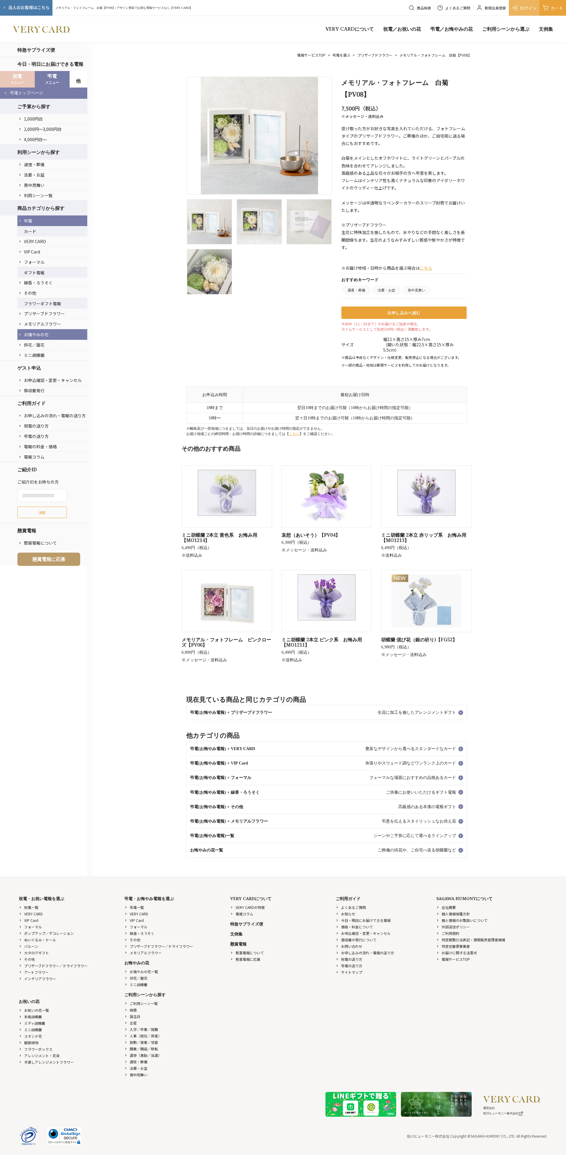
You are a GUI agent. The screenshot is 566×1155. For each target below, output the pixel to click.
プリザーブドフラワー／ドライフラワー (56, 965)
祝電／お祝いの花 (402, 29)
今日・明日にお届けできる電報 (50, 64)
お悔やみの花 (36, 334)
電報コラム (34, 457)
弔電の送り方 (36, 436)
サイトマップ (351, 972)
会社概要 (449, 907)
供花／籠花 (34, 345)
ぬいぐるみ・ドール (40, 939)
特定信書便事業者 (456, 946)
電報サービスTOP (311, 54)
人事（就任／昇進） (146, 1035)
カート (557, 8)
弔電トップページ (26, 93)
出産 (133, 1022)
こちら (426, 268)
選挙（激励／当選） (146, 1055)
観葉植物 (31, 1042)
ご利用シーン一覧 (144, 1003)
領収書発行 (34, 390)
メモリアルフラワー (42, 324)
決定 (42, 512)
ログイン (528, 8)
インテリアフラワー (40, 978)
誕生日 (135, 1016)
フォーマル (34, 262)
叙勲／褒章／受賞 (144, 1042)
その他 (30, 293)
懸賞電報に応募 (48, 559)
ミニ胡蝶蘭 (34, 355)
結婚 (133, 1009)
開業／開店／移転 (144, 1048)
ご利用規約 (450, 933)
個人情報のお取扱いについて (465, 920)
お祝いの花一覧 (36, 1010)
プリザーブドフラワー (44, 314)
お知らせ (348, 913)
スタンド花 (33, 1036)
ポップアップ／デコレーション (49, 933)
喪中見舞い (34, 185)
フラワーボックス (38, 1049)
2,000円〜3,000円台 (43, 129)
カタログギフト (36, 952)
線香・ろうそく (38, 283)
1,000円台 (33, 119)
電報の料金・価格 (40, 446)
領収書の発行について (358, 939)
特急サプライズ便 (36, 50)
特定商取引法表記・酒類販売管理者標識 (473, 939)
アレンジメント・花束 (42, 1055)
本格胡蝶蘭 (33, 1016)
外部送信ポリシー (456, 926)
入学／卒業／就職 (144, 1029)
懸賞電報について (40, 543)
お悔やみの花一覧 (144, 971)
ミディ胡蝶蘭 (34, 1023)
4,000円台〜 (35, 139)
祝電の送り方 (36, 426)
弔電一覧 (137, 907)
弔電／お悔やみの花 (451, 29)
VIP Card (32, 252)
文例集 (546, 29)
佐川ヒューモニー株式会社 (501, 1113)
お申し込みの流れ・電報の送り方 (55, 415)
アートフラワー (36, 972)
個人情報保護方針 (456, 913)
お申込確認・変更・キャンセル (53, 380)
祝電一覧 (31, 907)
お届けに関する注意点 (459, 952)
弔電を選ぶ (341, 54)
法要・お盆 (34, 175)
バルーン (31, 946)
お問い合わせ (351, 946)
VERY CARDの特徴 (250, 907)
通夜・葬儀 (34, 164)
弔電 (28, 221)
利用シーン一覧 (38, 195)
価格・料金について (357, 926)
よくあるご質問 (353, 907)
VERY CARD (35, 241)
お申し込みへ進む (403, 313)
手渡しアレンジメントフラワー (49, 1062)
